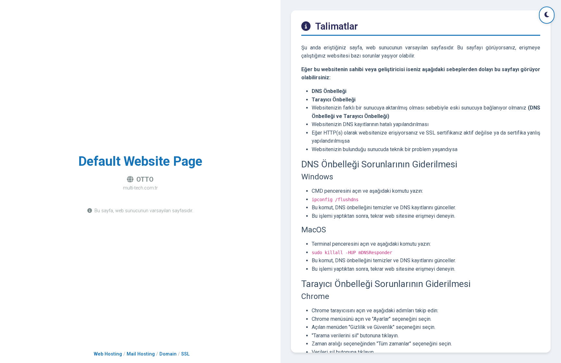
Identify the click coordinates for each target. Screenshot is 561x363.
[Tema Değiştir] (547, 15)
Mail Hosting (141, 354)
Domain (168, 354)
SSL (185, 354)
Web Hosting (108, 354)
